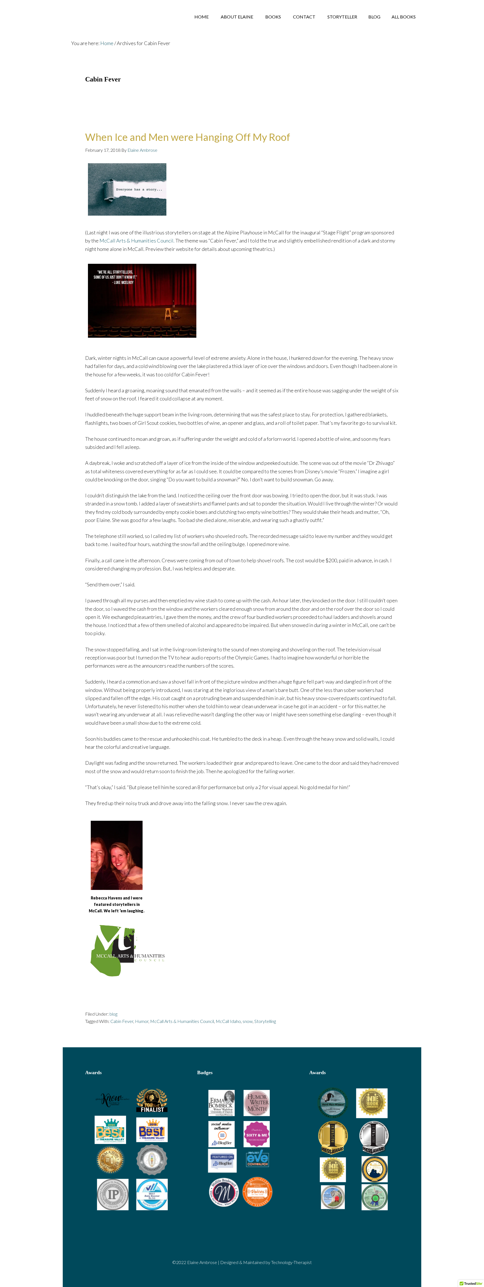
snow (248, 1021)
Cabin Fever (121, 1021)
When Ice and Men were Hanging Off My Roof (187, 137)
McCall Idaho (228, 1021)
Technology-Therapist (291, 1262)
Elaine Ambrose (107, 17)
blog (113, 1013)
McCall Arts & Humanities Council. (136, 240)
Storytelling (265, 1021)
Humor (141, 1021)
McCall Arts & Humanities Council (182, 1021)
